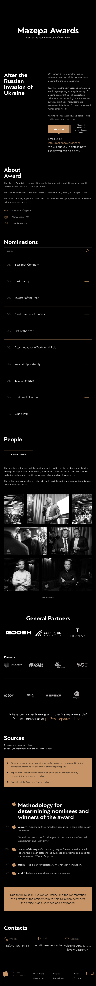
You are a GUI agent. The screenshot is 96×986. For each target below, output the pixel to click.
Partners (56, 974)
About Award (38, 974)
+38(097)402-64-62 (16, 945)
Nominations (38, 978)
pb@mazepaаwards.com (64, 719)
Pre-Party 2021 (18, 454)
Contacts (77, 978)
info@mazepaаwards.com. (64, 143)
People (76, 974)
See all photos (48, 597)
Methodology (58, 978)
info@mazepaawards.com (48, 945)
